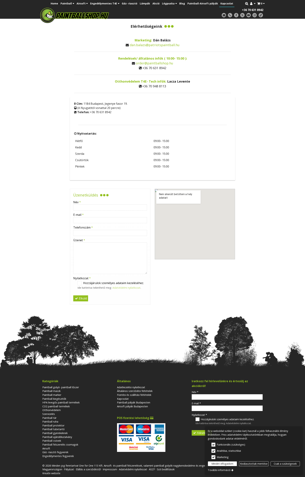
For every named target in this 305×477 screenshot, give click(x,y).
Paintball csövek (51, 440)
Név (77, 202)
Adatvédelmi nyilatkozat (126, 287)
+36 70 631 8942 (252, 10)
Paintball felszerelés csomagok (60, 444)
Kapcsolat (123, 398)
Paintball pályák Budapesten (133, 402)
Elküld (82, 298)
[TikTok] (260, 15)
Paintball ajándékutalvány (57, 437)
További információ (219, 470)
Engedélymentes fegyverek (58, 456)
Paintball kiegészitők (54, 398)
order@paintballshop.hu (154, 63)
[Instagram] (254, 15)
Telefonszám (83, 227)
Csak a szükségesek (285, 463)
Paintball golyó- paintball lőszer (60, 387)
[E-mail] (223, 15)
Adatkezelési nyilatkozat (131, 387)
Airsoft (46, 448)
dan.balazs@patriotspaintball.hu (155, 45)
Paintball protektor (53, 425)
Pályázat (69, 469)
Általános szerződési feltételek (134, 391)
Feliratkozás (203, 433)
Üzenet (79, 240)
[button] (260, 3)
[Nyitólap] (99, 15)
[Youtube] (248, 15)
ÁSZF (152, 469)
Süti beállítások (166, 469)
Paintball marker (51, 395)
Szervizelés (48, 414)
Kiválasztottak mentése (254, 463)
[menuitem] (260, 3)
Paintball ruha (50, 421)
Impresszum (110, 469)
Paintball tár (49, 418)
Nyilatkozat (82, 278)
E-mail (78, 215)
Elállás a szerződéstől (88, 469)
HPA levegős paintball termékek (61, 402)
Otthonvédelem (51, 410)
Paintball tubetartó (53, 429)
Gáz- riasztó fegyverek (55, 452)
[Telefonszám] (230, 15)
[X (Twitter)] (242, 15)
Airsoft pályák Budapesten (132, 406)
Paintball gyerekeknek (55, 433)
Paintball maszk (51, 391)
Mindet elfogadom (222, 463)
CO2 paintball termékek (56, 406)
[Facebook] (236, 15)
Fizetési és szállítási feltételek (134, 395)
